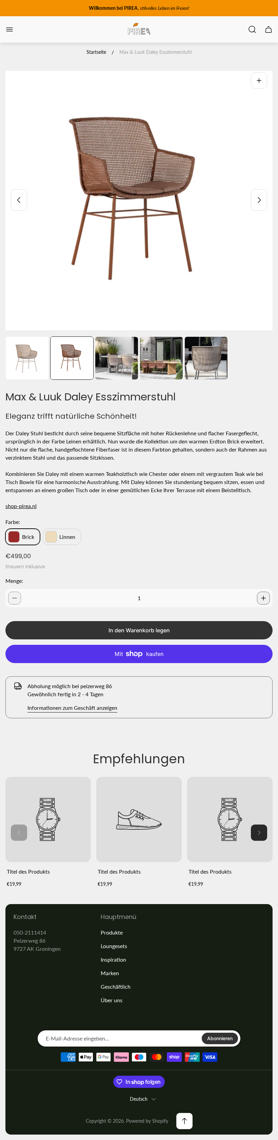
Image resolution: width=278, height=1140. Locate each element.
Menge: (14, 580)
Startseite (96, 52)
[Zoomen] (259, 80)
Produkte (112, 932)
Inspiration (113, 959)
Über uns (111, 1000)
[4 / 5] (161, 358)
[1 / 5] (27, 358)
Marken (110, 973)
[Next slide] (259, 200)
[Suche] (252, 29)
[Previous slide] (19, 200)
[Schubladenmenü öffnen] (9, 29)
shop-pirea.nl (21, 506)
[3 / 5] (116, 358)
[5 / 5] (206, 358)
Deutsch (138, 1099)
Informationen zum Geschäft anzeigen (72, 707)
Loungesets (114, 946)
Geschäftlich (116, 986)
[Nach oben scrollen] (184, 1121)
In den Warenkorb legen (139, 630)
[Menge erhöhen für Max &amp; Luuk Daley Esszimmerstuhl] (263, 598)
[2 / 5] (72, 358)
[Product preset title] (48, 819)
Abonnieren (220, 1038)
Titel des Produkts (28, 871)
